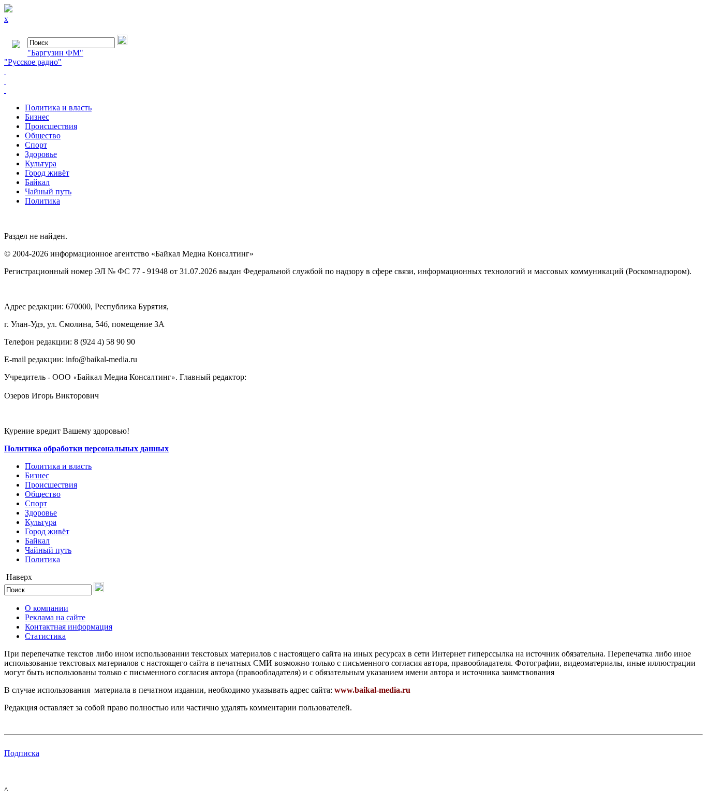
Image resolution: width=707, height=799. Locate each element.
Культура (40, 163)
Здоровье (41, 154)
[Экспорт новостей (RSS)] (353, 80)
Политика (42, 200)
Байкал (37, 182)
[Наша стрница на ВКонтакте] (353, 71)
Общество (43, 135)
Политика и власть (58, 107)
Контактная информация (68, 626)
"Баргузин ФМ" (55, 52)
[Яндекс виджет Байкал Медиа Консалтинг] (353, 90)
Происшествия (51, 126)
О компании (46, 608)
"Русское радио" (33, 62)
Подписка (21, 753)
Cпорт (36, 144)
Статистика (45, 636)
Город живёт (47, 172)
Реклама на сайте (55, 617)
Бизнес (37, 116)
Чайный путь (48, 191)
